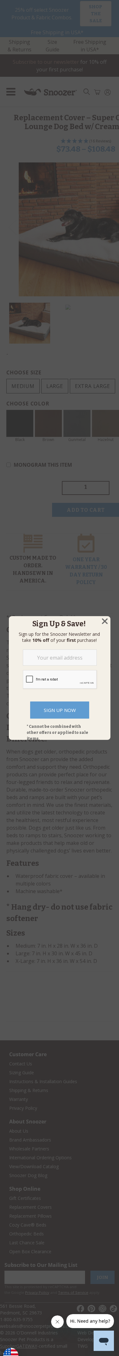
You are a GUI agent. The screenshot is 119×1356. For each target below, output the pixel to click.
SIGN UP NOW (60, 710)
